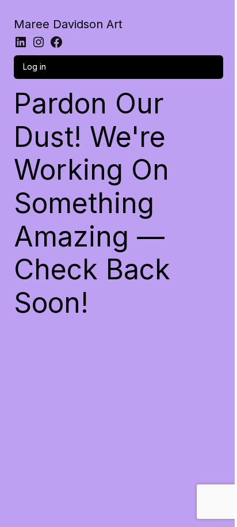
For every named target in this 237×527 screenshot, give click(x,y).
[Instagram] (38, 42)
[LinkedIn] (21, 42)
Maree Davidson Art (68, 24)
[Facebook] (56, 42)
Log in (34, 66)
